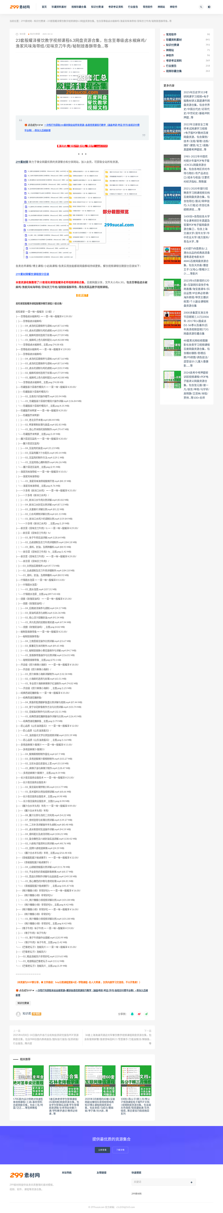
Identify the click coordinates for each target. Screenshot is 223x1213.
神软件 (173, 7)
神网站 (161, 7)
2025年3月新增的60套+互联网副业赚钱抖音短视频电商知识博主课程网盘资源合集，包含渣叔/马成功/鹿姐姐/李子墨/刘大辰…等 (100, 1105)
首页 (44, 7)
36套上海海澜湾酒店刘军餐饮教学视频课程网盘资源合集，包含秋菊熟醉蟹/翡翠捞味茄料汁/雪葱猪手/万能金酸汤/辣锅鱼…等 (117, 1039)
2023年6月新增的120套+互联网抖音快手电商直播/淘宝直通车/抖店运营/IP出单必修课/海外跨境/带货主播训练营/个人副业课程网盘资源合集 (197, 293)
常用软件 (148, 7)
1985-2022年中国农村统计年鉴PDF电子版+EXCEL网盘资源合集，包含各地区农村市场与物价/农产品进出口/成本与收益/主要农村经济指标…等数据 (197, 169)
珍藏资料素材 (59, 7)
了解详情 (120, 1150)
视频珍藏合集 (78, 7)
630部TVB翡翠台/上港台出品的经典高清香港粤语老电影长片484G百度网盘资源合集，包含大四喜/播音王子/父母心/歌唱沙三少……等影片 (197, 261)
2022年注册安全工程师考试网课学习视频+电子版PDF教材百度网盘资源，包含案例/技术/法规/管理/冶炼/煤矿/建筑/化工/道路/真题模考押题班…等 (196, 137)
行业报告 (133, 7)
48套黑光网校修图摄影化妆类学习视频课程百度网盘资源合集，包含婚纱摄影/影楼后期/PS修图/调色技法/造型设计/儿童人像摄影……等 (197, 353)
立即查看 (102, 1150)
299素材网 (26, 21)
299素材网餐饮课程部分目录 (32, 274)
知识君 (27, 1013)
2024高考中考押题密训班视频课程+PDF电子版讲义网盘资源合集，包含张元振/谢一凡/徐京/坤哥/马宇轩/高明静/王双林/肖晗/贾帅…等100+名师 (196, 385)
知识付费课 (97, 7)
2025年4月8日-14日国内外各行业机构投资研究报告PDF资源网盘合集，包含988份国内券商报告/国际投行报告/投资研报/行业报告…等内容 (46, 1039)
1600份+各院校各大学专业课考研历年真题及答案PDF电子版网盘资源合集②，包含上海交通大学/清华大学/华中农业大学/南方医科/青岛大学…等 (197, 229)
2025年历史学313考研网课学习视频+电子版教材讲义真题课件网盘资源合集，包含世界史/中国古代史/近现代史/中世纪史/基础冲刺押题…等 (197, 105)
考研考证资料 (115, 7)
